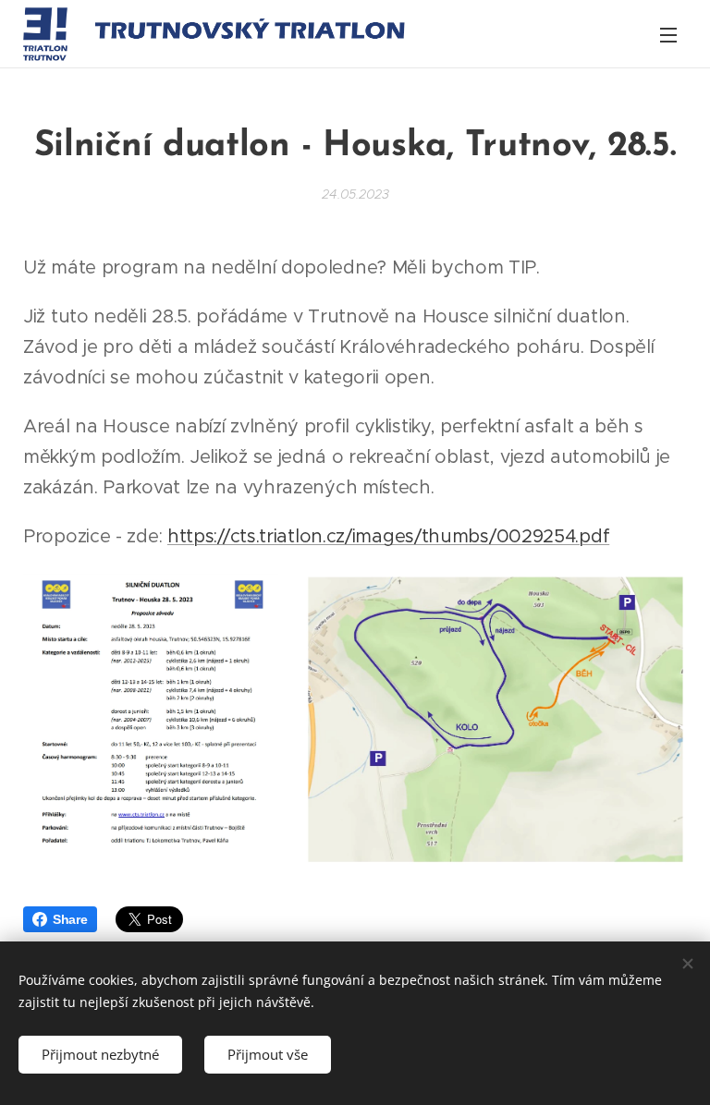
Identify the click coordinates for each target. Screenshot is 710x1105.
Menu (668, 34)
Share (70, 919)
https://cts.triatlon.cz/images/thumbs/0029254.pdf (388, 536)
